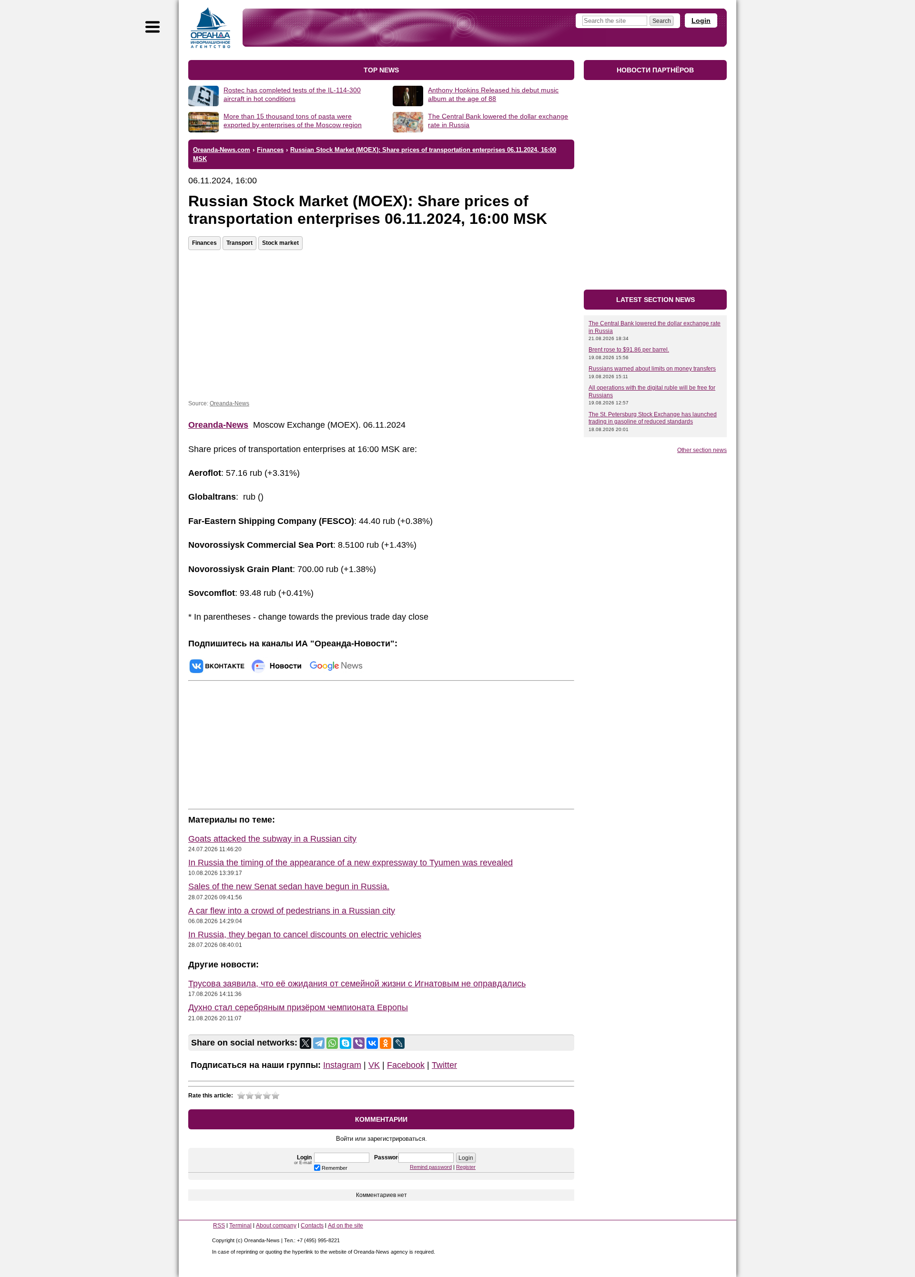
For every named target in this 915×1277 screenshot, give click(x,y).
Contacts (312, 1225)
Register (466, 1167)
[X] (305, 1043)
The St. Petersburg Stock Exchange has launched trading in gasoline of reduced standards (653, 418)
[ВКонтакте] (372, 1043)
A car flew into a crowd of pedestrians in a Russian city (291, 910)
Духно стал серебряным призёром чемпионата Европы (298, 1007)
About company (276, 1225)
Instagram (342, 1065)
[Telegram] (319, 1043)
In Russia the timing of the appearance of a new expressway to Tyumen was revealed (350, 862)
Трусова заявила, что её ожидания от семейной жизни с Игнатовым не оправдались (357, 983)
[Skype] (345, 1043)
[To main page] (210, 28)
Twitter (444, 1065)
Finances (204, 243)
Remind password (431, 1167)
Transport (239, 243)
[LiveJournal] (399, 1043)
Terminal (240, 1225)
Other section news (702, 450)
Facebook (406, 1065)
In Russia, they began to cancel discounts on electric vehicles (304, 934)
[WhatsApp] (332, 1043)
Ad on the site (345, 1225)
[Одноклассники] (385, 1043)
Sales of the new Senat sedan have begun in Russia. (288, 886)
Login (701, 20)
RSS (219, 1225)
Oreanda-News (229, 403)
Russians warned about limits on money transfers (652, 368)
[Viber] (359, 1043)
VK (374, 1065)
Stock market (280, 243)
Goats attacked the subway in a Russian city (272, 839)
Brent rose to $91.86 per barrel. (629, 349)
